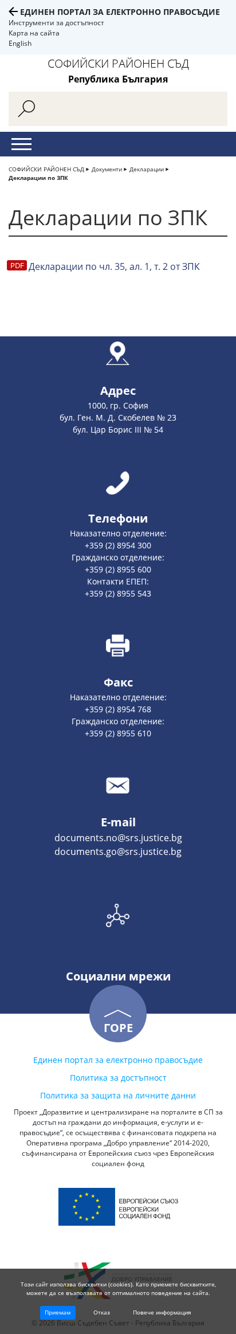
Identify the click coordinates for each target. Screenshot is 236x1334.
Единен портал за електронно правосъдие (120, 11)
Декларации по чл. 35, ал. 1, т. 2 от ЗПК (114, 266)
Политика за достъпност (118, 1077)
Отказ (101, 1312)
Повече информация (162, 1312)
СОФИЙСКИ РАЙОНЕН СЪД (46, 169)
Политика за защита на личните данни (118, 1095)
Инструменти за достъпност (56, 23)
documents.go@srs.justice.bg (118, 851)
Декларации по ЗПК (38, 178)
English (20, 43)
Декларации (146, 169)
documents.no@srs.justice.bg (118, 837)
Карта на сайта (34, 33)
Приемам (57, 1312)
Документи (107, 169)
